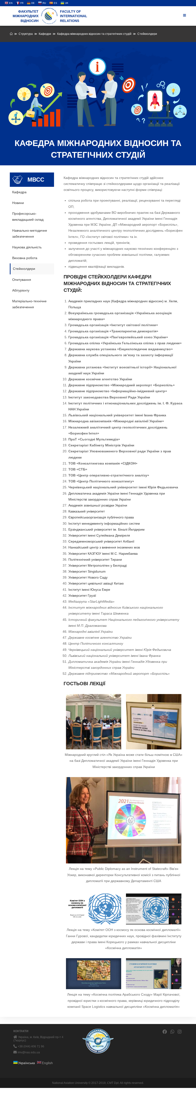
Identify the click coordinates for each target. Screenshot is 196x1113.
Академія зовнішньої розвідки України (97, 505)
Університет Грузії (82, 595)
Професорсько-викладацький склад (28, 216)
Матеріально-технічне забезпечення (29, 304)
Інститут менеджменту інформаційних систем (104, 523)
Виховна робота (24, 258)
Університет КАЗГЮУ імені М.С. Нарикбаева (103, 553)
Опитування (21, 280)
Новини (18, 203)
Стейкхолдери (24, 269)
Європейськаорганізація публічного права (101, 517)
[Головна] (11, 34)
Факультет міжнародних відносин (25, 16)
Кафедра (19, 192)
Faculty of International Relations (73, 16)
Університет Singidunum (87, 571)
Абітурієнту (20, 290)
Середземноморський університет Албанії (101, 541)
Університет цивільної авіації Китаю (96, 583)
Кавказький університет (86, 511)
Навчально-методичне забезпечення (29, 233)
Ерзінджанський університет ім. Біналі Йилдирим (106, 529)
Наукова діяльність (27, 247)
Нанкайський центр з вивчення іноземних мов (104, 547)
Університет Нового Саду (88, 577)
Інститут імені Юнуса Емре (89, 589)
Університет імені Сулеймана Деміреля (99, 535)
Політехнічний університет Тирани (95, 559)
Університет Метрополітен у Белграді (97, 565)
